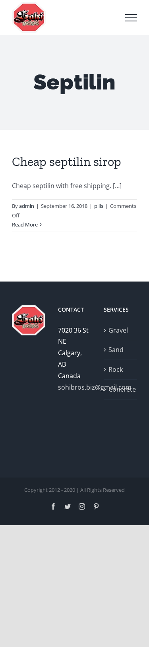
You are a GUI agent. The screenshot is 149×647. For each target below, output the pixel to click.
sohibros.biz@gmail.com (74, 387)
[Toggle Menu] (131, 17)
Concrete (120, 389)
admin (26, 205)
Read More (25, 224)
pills (98, 205)
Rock (115, 369)
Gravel (118, 330)
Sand (116, 349)
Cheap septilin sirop (66, 161)
